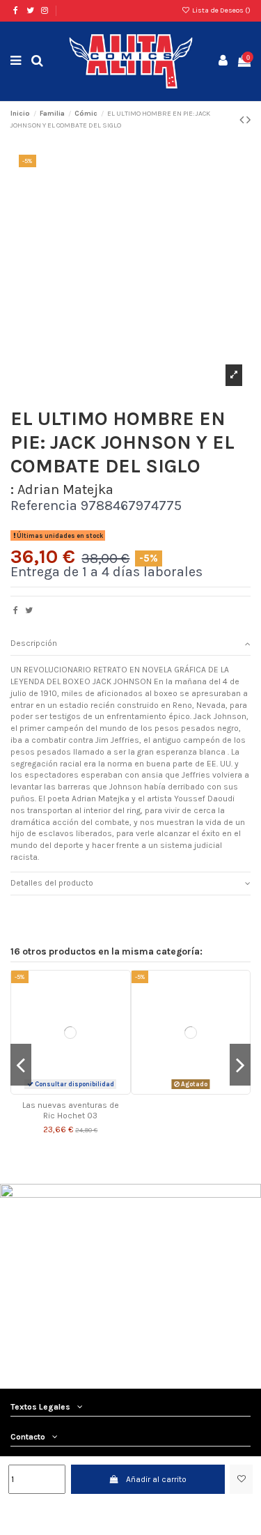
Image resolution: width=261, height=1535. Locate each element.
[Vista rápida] (78, 1089)
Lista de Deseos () (221, 10)
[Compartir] (15, 610)
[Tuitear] (29, 610)
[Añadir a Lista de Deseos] (241, 1479)
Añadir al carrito (156, 1479)
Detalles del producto (51, 883)
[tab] (130, 644)
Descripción (33, 643)
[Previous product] (242, 120)
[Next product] (248, 120)
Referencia (43, 506)
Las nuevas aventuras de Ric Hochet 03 (70, 1110)
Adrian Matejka (65, 489)
